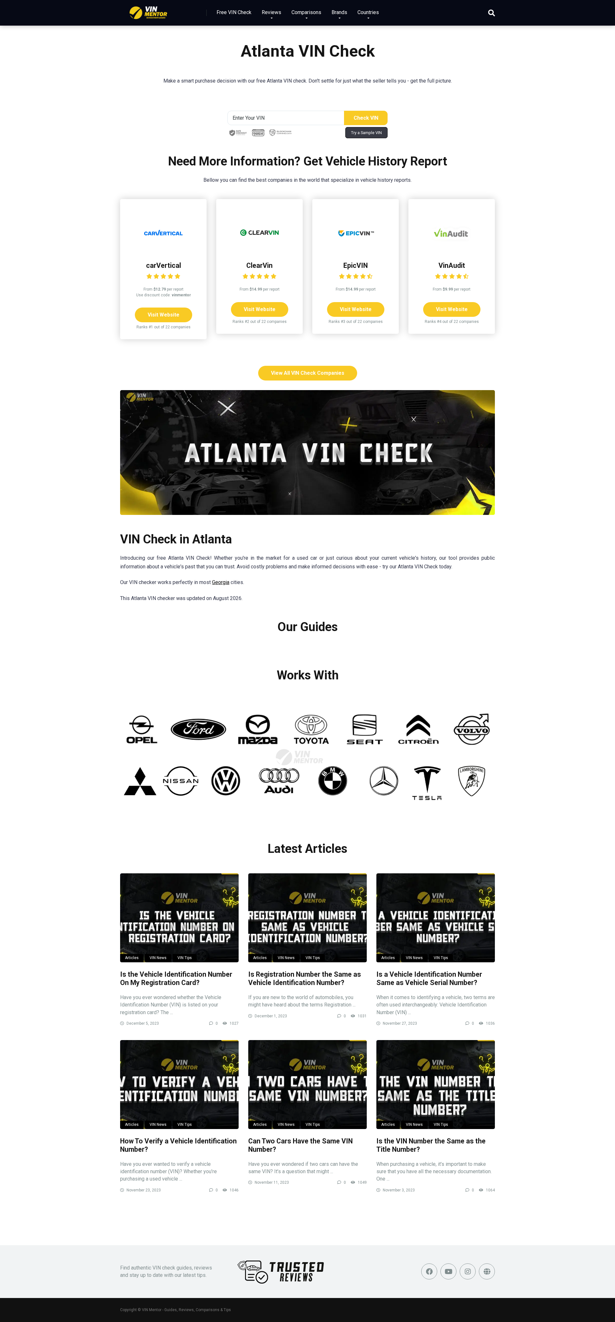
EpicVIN (355, 265)
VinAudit (452, 265)
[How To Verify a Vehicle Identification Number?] (179, 1084)
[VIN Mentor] (148, 10)
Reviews (271, 12)
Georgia (220, 582)
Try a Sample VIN (366, 132)
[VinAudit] (451, 250)
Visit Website (163, 315)
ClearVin (259, 265)
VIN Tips (184, 958)
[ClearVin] (259, 250)
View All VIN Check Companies (307, 373)
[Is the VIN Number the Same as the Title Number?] (435, 1084)
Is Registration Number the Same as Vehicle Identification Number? (304, 978)
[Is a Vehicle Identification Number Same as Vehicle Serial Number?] (435, 917)
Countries (368, 12)
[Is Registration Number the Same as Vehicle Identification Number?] (307, 917)
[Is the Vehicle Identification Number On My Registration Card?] (179, 917)
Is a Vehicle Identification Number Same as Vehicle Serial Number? (429, 978)
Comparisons (306, 12)
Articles (132, 958)
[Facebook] (429, 1271)
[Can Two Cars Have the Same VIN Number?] (307, 1084)
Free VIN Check (234, 12)
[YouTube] (448, 1271)
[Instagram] (468, 1271)
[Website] (487, 1271)
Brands (339, 12)
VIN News (158, 958)
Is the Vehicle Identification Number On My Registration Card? (176, 978)
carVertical (163, 265)
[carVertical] (163, 250)
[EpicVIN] (355, 250)
